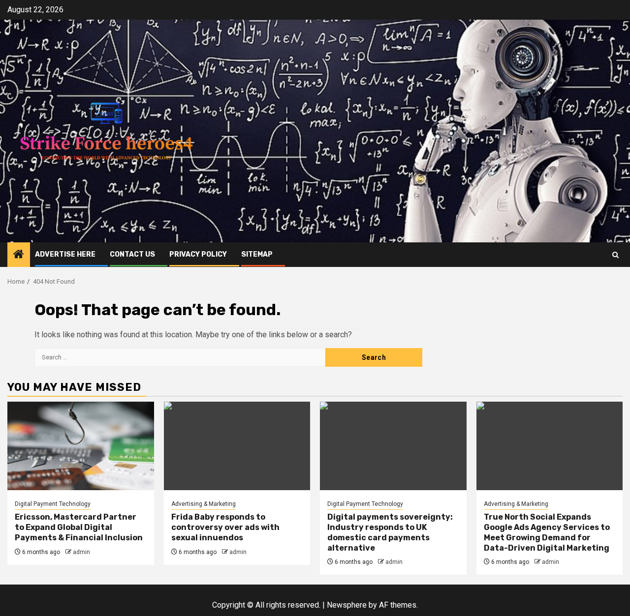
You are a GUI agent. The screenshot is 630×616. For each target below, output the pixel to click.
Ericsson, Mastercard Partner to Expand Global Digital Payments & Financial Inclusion (79, 527)
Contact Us (132, 254)
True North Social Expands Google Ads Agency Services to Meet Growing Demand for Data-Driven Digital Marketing (547, 532)
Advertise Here (65, 254)
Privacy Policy (198, 254)
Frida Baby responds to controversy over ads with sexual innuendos (225, 527)
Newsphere (347, 605)
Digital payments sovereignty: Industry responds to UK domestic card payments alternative (390, 532)
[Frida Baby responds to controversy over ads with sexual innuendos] (237, 446)
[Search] (615, 254)
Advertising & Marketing (203, 503)
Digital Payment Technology (53, 503)
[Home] (18, 255)
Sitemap (257, 254)
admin (81, 552)
